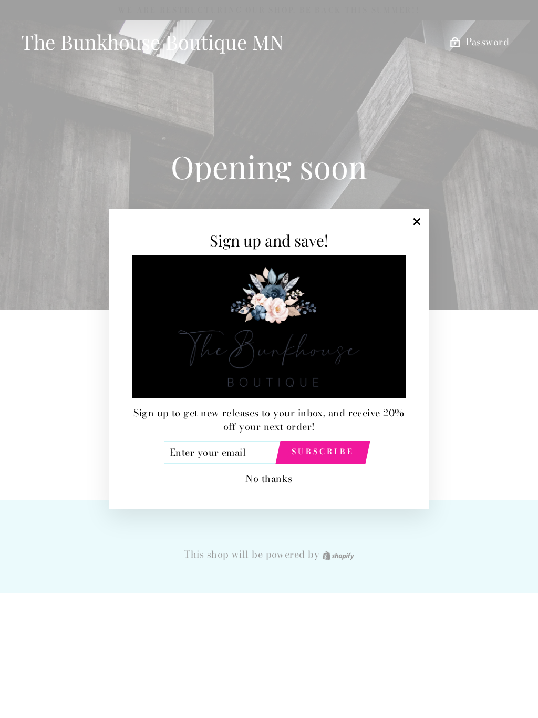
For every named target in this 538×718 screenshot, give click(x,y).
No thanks (268, 478)
